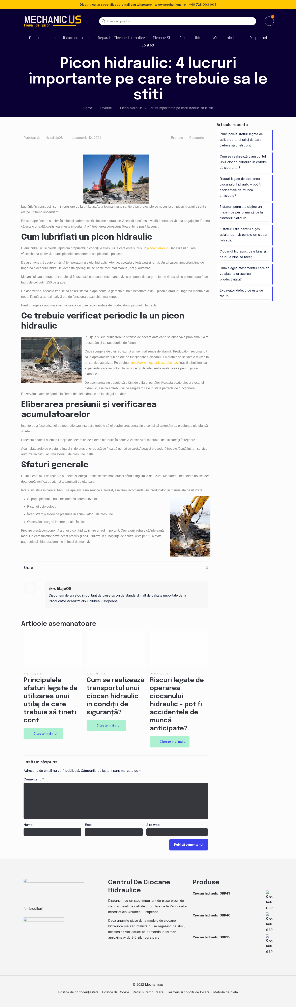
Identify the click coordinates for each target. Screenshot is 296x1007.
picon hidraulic (157, 248)
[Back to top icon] (276, 999)
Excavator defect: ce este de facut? (241, 293)
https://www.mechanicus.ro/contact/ (154, 362)
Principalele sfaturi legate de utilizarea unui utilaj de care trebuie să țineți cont (241, 139)
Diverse (106, 108)
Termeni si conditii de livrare (188, 992)
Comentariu (34, 779)
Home (87, 108)
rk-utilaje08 (54, 138)
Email (89, 825)
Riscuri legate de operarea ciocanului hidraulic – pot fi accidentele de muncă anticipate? (177, 704)
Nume (28, 825)
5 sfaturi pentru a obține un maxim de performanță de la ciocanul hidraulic (241, 212)
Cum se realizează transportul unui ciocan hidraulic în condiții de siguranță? (115, 696)
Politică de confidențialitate (78, 992)
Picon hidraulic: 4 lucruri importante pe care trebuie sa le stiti (166, 108)
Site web (153, 825)
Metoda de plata (225, 992)
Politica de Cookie (115, 992)
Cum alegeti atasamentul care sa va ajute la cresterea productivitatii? (244, 273)
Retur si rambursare (148, 992)
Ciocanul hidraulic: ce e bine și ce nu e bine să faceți (243, 254)
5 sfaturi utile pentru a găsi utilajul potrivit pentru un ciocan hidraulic (244, 234)
